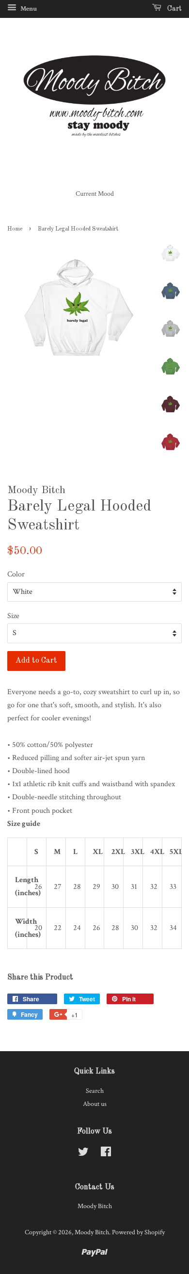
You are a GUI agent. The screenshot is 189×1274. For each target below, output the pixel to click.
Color (16, 574)
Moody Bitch (92, 1232)
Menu (28, 8)
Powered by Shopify (138, 1232)
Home (14, 229)
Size (13, 616)
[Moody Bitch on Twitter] (83, 1154)
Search (95, 1091)
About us (95, 1104)
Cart (173, 8)
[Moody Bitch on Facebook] (105, 1154)
